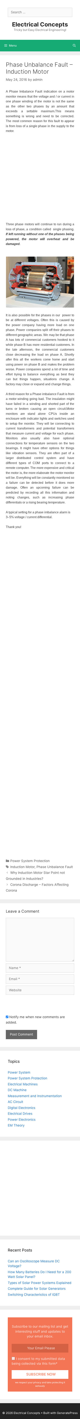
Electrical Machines (23, 1084)
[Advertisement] (40, 178)
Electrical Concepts (40, 24)
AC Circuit (15, 1102)
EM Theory (16, 1125)
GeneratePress (67, 1413)
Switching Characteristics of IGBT (34, 1295)
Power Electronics (22, 1119)
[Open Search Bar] (74, 45)
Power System (19, 1072)
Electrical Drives (20, 1113)
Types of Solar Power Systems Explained (39, 1283)
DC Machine (17, 1090)
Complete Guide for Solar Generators (37, 1289)
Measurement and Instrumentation (35, 1096)
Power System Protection (27, 1078)
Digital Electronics (21, 1108)
